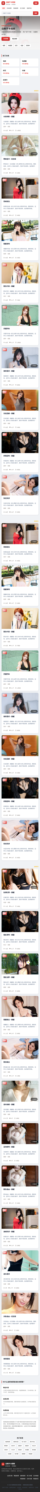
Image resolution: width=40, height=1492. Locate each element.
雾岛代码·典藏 (8, 286)
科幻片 (34, 1446)
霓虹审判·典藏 (8, 935)
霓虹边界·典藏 (8, 977)
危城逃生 (6, 201)
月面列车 (6, 329)
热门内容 (29, 1476)
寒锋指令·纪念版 (9, 159)
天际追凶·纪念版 (9, 1316)
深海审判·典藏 (8, 1147)
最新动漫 (15, 1442)
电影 (4, 45)
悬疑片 (27, 1446)
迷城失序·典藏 (8, 1231)
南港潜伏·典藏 (8, 371)
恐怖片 (6, 1450)
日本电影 (36, 1476)
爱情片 (6, 1446)
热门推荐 (22, 8)
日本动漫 (29, 1479)
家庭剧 (30, 1454)
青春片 (20, 1450)
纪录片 (28, 45)
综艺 (16, 45)
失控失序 (6, 498)
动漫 (22, 45)
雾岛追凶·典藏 (8, 1189)
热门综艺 (24, 1442)
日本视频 (9, 8)
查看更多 (36, 90)
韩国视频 (15, 8)
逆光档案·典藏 (8, 1104)
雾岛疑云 (6, 1062)
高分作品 (32, 1442)
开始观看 (5, 39)
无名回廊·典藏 (8, 413)
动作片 (13, 1446)
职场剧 (34, 1450)
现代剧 (16, 1454)
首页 (3, 8)
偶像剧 (23, 1454)
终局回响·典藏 (8, 456)
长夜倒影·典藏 (8, 116)
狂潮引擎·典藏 (8, 892)
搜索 (36, 13)
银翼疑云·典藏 (8, 1020)
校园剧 (27, 1450)
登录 (36, 3)
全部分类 (9, 1476)
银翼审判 (6, 244)
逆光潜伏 (6, 1274)
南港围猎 (6, 1359)
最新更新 (22, 1476)
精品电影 (14, 39)
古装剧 (9, 1454)
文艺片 (13, 1450)
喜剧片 (20, 1446)
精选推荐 (16, 1476)
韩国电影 (22, 1479)
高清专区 (29, 8)
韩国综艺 (36, 1479)
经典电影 (7, 1442)
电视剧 (10, 45)
